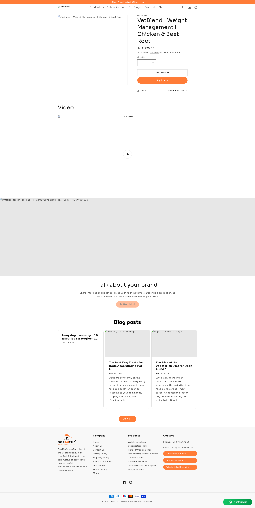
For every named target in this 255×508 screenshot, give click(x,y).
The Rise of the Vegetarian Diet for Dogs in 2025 (174, 366)
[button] (96, 7)
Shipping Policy (101, 457)
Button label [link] (127, 304)
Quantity (141, 57)
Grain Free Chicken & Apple (142, 465)
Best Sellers (99, 465)
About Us (98, 446)
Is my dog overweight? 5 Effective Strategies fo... (80, 337)
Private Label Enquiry (177, 467)
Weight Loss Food (137, 442)
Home (96, 442)
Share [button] (144, 91)
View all (127, 419)
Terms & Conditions (103, 461)
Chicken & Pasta (136, 457)
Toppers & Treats (137, 469)
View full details (176, 91)
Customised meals (176, 453)
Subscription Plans (137, 446)
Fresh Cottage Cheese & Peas (143, 454)
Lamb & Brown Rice (138, 461)
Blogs (96, 473)
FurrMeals (112, 501)
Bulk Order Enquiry (176, 460)
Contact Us (98, 450)
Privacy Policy (100, 454)
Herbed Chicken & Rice (139, 450)
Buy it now (162, 80)
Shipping (154, 52)
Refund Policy (100, 469)
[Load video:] (127, 154)
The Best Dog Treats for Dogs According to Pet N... (126, 366)
